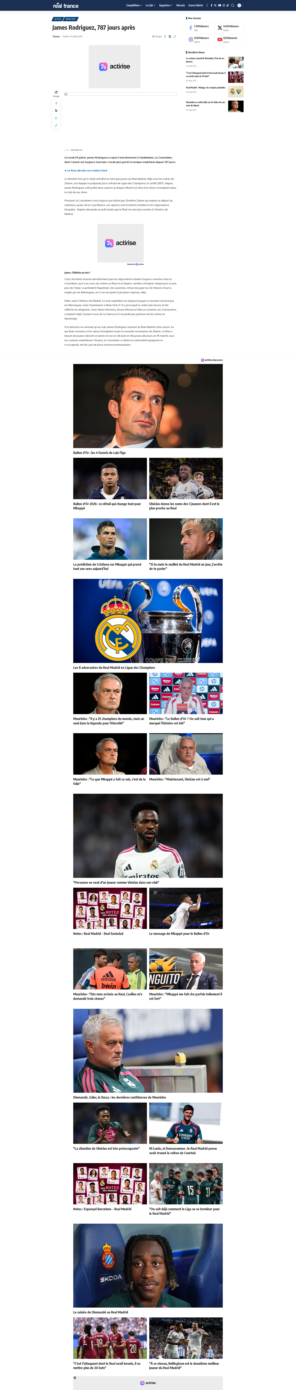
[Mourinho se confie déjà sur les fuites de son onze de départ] (236, 106)
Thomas (56, 36)
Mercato (71, 19)
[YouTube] (219, 5)
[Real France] (72, 5)
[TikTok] (228, 5)
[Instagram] (224, 5)
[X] (215, 5)
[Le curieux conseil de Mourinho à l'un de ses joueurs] (236, 62)
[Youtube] (229, 39)
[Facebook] (211, 5)
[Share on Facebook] (165, 36)
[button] (207, 5)
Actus (58, 19)
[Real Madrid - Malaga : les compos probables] (236, 92)
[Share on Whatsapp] (56, 118)
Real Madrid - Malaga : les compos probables (205, 87)
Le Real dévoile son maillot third (87, 170)
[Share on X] (170, 36)
